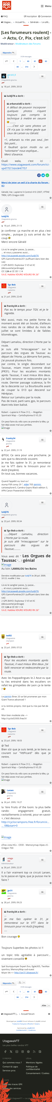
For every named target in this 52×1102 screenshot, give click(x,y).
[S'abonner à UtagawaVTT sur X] (11, 1051)
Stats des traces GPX (12, 1084)
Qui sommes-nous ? (12, 1062)
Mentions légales (34, 1062)
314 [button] (26, 66)
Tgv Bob (12, 285)
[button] (6, 61)
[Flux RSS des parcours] (34, 1051)
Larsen (10, 790)
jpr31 (10, 890)
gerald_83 (12, 76)
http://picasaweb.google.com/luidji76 (20, 255)
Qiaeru (37, 1024)
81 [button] (35, 61)
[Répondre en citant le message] (42, 76)
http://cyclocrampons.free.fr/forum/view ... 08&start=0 (26, 823)
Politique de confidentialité (33, 1068)
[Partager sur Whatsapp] (47, 175)
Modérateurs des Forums (28, 43)
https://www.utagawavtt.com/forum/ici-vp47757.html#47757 (25, 166)
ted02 (9, 635)
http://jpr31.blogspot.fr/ (26, 972)
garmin (37, 484)
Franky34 (10, 438)
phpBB (19, 1021)
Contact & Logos (10, 1066)
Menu (48, 6)
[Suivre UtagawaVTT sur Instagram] (22, 1051)
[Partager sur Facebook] (39, 175)
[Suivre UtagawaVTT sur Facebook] (5, 1051)
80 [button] (28, 61)
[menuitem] (4, 16)
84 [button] (18, 66)
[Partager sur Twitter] (43, 175)
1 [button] (20, 61)
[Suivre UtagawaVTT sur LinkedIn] (16, 1051)
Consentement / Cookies (37, 1073)
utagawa (10, 859)
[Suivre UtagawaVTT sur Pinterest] (28, 1051)
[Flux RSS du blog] (39, 1051)
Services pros (9, 1070)
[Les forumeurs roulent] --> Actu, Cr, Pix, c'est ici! (26, 35)
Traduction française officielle (22, 1024)
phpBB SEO (31, 1028)
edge (26, 484)
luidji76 (5, 216)
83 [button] (46, 61)
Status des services (12, 1088)
